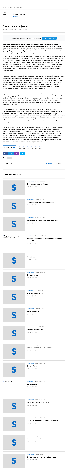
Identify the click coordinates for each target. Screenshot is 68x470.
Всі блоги (10, 7)
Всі (43, 147)
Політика (10, 158)
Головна (4, 7)
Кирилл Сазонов (18, 7)
